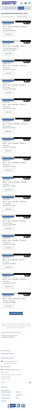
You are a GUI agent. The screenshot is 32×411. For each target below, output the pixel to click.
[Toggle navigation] (29, 3)
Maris (17, 397)
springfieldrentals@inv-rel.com (11, 369)
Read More (7, 34)
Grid (21, 8)
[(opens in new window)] (30, 382)
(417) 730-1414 (6, 366)
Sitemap (18, 391)
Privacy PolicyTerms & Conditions (6, 390)
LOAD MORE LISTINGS (16, 313)
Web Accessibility (6, 394)
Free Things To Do (7, 350)
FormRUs (7, 400)
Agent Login (19, 394)
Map (28, 8)
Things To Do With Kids (7, 353)
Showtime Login (7, 397)
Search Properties (11, 8)
